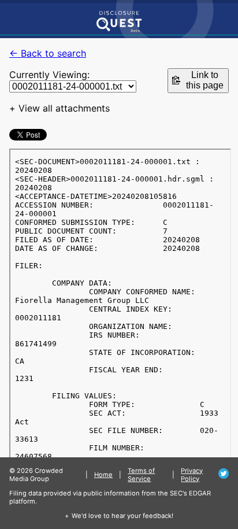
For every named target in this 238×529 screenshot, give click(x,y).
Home (103, 475)
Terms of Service (141, 475)
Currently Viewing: (49, 74)
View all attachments (64, 108)
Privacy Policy (192, 475)
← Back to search (47, 53)
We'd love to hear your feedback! (122, 516)
